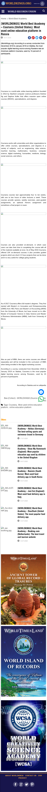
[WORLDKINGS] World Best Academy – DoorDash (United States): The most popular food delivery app (31, 512)
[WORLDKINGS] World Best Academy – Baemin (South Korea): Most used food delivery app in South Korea (30, 472)
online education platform (20, 407)
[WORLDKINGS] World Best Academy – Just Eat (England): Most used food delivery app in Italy (31, 492)
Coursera (13, 405)
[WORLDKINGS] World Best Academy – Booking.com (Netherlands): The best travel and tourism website (31, 532)
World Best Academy (18, 18)
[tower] (23, 589)
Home (3, 18)
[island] (23, 661)
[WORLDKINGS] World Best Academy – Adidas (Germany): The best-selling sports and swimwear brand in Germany (31, 430)
